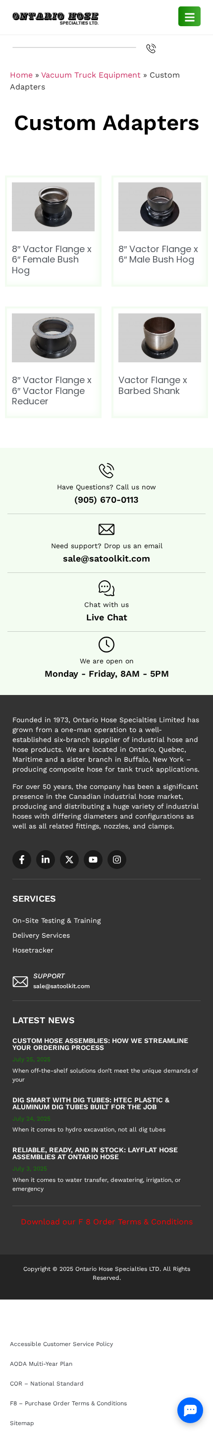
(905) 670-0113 (106, 499)
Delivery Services (41, 935)
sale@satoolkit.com (106, 558)
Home (21, 75)
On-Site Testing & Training (56, 920)
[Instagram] (116, 859)
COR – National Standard (44, 1314)
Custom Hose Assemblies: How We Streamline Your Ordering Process (100, 1044)
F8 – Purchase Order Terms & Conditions (65, 1324)
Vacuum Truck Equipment (91, 75)
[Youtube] (93, 859)
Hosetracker (32, 950)
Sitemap (151, 1324)
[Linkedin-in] (45, 859)
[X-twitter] (69, 859)
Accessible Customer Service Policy (58, 1304)
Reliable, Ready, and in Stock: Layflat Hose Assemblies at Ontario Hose (95, 1153)
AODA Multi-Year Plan (156, 1304)
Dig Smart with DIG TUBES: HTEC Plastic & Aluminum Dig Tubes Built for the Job (90, 1103)
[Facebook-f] (21, 859)
